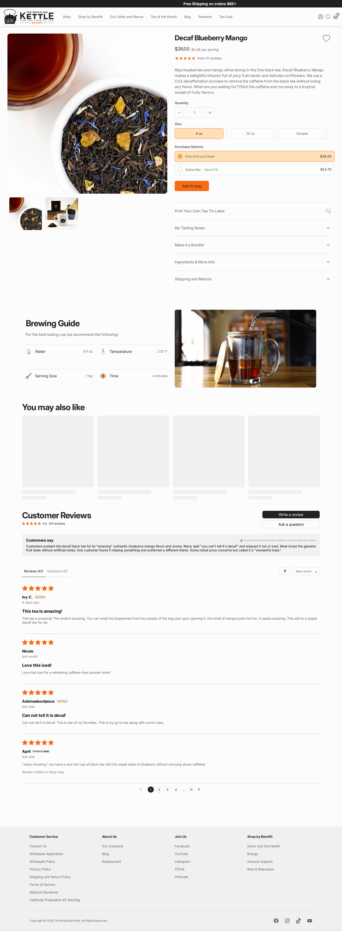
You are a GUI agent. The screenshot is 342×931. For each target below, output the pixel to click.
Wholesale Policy (42, 861)
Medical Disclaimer (44, 892)
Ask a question (291, 524)
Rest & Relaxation (260, 869)
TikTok (180, 869)
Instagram (182, 861)
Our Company (112, 846)
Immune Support (260, 861)
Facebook (182, 846)
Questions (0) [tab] (57, 571)
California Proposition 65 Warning (55, 900)
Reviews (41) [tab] (33, 571)
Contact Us (38, 846)
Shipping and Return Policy (50, 877)
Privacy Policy (40, 869)
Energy (252, 854)
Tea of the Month (164, 17)
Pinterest (181, 877)
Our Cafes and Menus (126, 17)
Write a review (291, 514)
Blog (187, 17)
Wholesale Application (46, 854)
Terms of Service (42, 884)
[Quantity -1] (180, 112)
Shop (67, 17)
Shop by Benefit (90, 17)
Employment (111, 861)
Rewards (205, 17)
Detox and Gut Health (263, 846)
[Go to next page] (200, 789)
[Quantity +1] (209, 112)
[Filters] (285, 571)
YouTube (181, 854)
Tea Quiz (226, 17)
